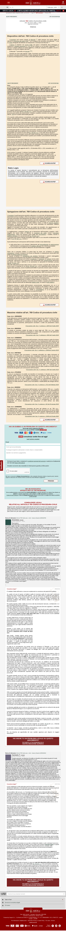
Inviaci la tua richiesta (12, 495)
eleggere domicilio (19, 46)
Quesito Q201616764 (41, 518)
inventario (13, 39)
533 (22, 686)
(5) (30, 51)
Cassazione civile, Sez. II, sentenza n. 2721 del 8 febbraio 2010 (41, 384)
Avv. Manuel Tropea (38, 915)
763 (27, 41)
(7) (43, 56)
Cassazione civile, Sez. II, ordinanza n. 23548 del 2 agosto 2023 (41, 350)
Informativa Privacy (32, 920)
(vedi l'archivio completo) (33, 439)
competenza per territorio (30, 256)
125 (31, 44)
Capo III (37, 13)
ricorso (27, 44)
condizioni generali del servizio (36, 461)
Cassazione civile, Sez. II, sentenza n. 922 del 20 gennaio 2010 (41, 404)
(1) (36, 39)
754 (13, 114)
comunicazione (48, 260)
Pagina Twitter (56, 925)
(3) (55, 40)
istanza (12, 44)
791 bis (46, 723)
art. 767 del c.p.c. (17, 239)
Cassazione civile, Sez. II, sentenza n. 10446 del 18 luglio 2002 (41, 416)
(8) (29, 48)
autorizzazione (54, 244)
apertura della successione (20, 254)
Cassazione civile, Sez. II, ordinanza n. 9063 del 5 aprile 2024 (42, 335)
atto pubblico (50, 282)
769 (31, 642)
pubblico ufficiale (36, 246)
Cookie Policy (41, 920)
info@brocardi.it (23, 920)
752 (30, 656)
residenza (34, 259)
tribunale (33, 39)
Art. (12, 16)
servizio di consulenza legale (46, 508)
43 (29, 46)
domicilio (41, 259)
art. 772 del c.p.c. (14, 263)
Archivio (53, 920)
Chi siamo (47, 920)
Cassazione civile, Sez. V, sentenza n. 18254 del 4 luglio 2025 (42, 326)
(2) (29, 40)
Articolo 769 (48, 13)
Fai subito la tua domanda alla (33, 741)
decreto (27, 51)
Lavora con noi (33, 922)
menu (8, 2)
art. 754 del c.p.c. (34, 236)
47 (31, 46)
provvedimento (44, 244)
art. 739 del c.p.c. (34, 132)
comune (49, 259)
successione (42, 234)
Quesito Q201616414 (41, 753)
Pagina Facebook (53, 925)
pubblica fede (35, 282)
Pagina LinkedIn (60, 925)
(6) (31, 51)
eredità (49, 218)
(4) (57, 45)
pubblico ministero (12, 236)
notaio (11, 42)
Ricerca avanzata (62, 7)
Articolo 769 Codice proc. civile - (25, 518)
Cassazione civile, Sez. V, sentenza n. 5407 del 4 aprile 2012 (42, 369)
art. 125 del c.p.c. (32, 266)
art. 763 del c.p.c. (27, 111)
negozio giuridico (54, 223)
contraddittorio (40, 289)
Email (7, 442)
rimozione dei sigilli (19, 41)
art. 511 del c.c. (37, 863)
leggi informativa (19, 463)
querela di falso (49, 844)
